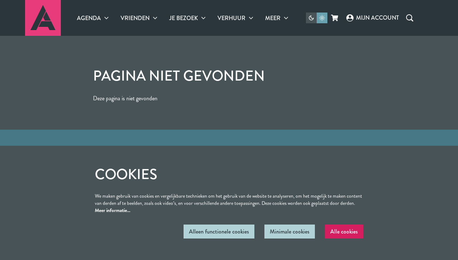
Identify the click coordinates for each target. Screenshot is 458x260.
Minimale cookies (290, 231)
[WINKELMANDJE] (335, 18)
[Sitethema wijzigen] (316, 18)
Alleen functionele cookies (219, 231)
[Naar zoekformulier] (409, 18)
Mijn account (377, 18)
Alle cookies (344, 231)
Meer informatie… (112, 210)
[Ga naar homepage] (43, 18)
